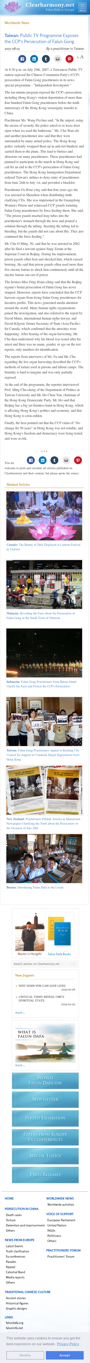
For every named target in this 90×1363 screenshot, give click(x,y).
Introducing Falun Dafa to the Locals (35, 887)
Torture (11, 1220)
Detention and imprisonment (25, 1225)
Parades (11, 1261)
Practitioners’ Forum (60, 1256)
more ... (20, 1012)
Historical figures (17, 1303)
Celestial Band (15, 1272)
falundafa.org (14, 1322)
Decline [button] (25, 1355)
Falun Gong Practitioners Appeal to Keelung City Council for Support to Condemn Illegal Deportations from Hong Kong (43, 754)
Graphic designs (16, 1308)
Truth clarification (17, 1251)
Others (10, 1230)
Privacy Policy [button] (68, 1344)
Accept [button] (64, 1355)
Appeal (10, 1267)
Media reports (15, 1277)
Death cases (14, 1215)
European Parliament (61, 1220)
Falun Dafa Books (59, 954)
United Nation (56, 1225)
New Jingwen (24, 975)
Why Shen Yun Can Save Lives (42, 985)
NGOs (51, 1230)
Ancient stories (16, 1298)
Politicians (54, 1235)
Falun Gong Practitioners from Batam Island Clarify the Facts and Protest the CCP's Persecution (41, 684)
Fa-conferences (15, 1256)
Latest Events (14, 1246)
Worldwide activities (60, 1204)
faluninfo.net (14, 1328)
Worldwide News (17, 23)
